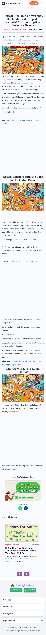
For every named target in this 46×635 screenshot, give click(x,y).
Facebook (7, 606)
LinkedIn (35, 627)
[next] (26, 574)
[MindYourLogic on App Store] (30, 590)
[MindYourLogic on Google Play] (16, 590)
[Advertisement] (23, 149)
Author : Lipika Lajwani (15, 29)
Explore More (9, 620)
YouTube (7, 600)
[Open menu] (42, 3)
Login (35, 3)
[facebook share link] (26, 508)
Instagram (8, 613)
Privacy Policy (12, 627)
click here (6, 469)
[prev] (19, 574)
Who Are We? (24, 627)
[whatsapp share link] (20, 508)
